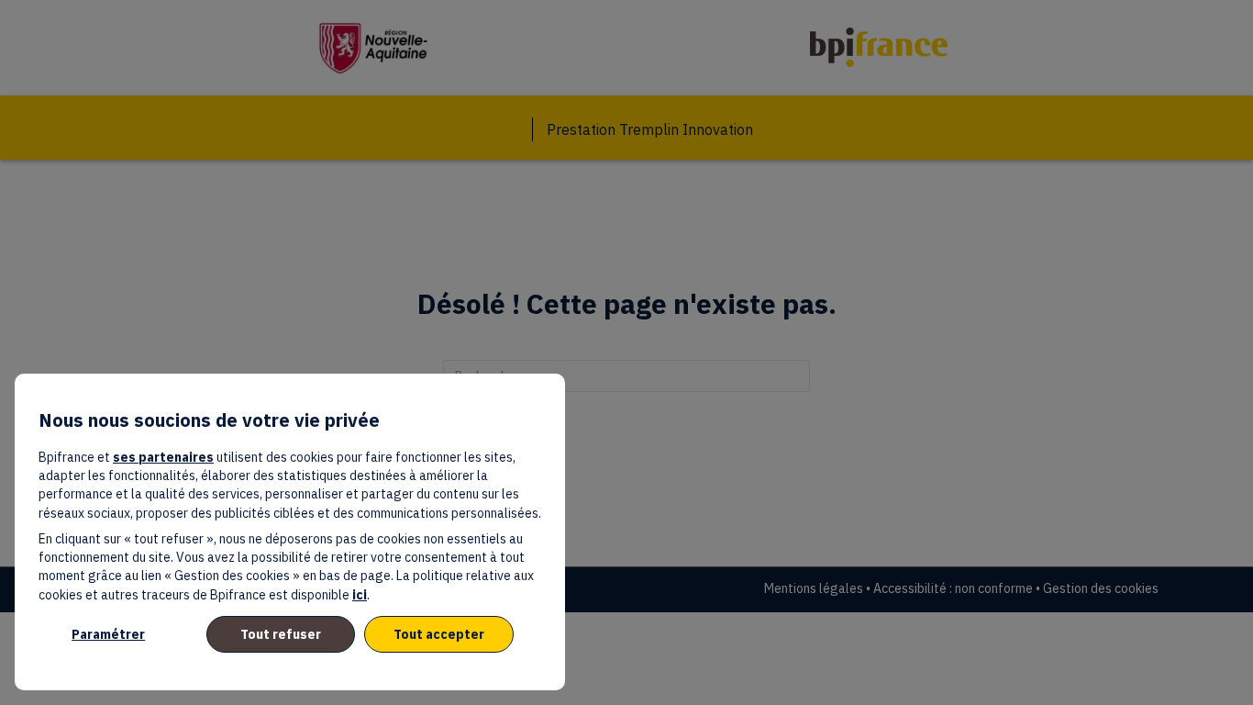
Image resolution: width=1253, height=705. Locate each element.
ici (359, 595)
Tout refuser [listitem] (280, 634)
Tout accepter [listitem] (439, 634)
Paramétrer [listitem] (108, 634)
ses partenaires (163, 457)
